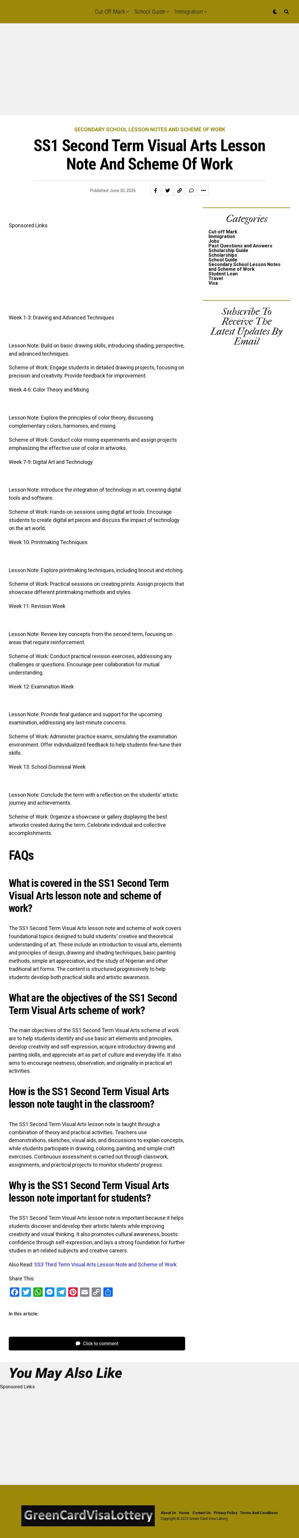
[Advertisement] (149, 72)
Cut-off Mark (110, 11)
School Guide (150, 11)
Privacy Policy (225, 1513)
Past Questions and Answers (240, 246)
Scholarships (222, 255)
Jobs (213, 241)
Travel (215, 278)
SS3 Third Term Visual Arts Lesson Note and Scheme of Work (105, 1264)
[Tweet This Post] (167, 190)
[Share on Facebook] (155, 190)
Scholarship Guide (228, 250)
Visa (213, 283)
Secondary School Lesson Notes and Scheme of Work (244, 267)
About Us (168, 1513)
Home (184, 1513)
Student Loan (223, 274)
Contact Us (201, 1513)
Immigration (189, 11)
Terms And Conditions (259, 1513)
